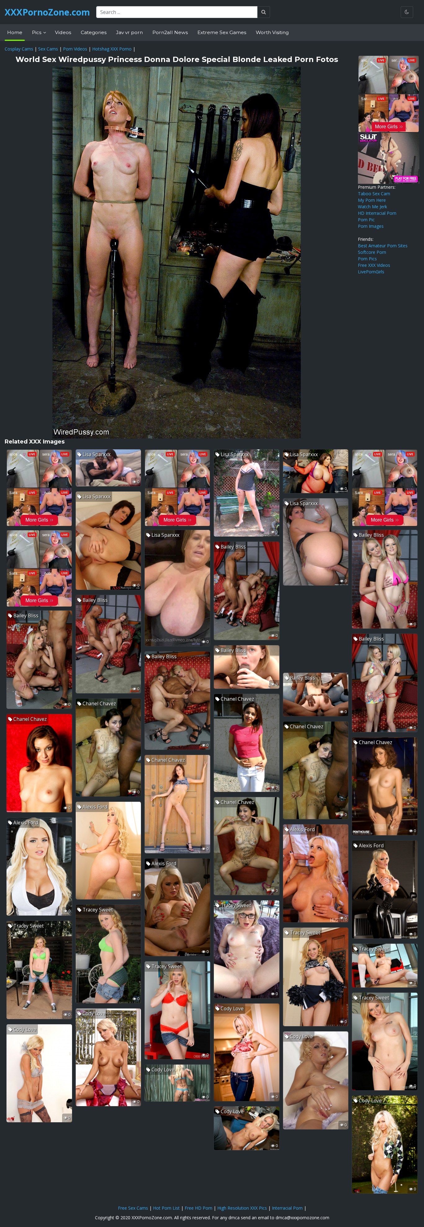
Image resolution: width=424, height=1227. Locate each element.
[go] (263, 12)
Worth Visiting (272, 32)
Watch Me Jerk (372, 207)
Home (14, 32)
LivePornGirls (371, 272)
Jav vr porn (129, 32)
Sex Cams (48, 49)
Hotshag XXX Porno (112, 49)
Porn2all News (170, 32)
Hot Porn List (166, 1208)
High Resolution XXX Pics (242, 1208)
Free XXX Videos (374, 265)
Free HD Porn (198, 1208)
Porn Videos (75, 49)
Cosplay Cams (19, 49)
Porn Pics (367, 259)
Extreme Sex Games (221, 32)
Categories (93, 32)
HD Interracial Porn (377, 213)
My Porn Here (372, 200)
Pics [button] (37, 32)
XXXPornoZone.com (47, 12)
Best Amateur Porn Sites (383, 246)
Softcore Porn (372, 252)
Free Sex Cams (133, 1208)
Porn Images (371, 226)
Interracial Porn (287, 1208)
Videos (63, 32)
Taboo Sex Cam (374, 193)
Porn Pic (366, 220)
